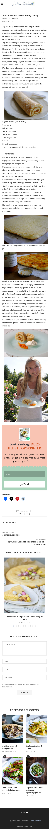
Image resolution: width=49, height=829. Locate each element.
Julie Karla (14, 19)
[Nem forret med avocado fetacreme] (12, 770)
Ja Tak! (24, 484)
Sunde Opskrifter (35, 821)
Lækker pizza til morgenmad (9, 747)
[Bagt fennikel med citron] (36, 729)
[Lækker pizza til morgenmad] (12, 729)
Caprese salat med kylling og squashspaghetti (34, 790)
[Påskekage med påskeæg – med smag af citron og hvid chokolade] (24, 586)
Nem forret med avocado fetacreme (11, 788)
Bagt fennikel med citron (34, 747)
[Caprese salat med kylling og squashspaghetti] (36, 770)
